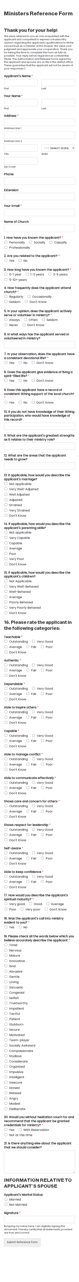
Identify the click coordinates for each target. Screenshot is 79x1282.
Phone (9, 174)
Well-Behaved (20, 592)
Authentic (12, 661)
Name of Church (16, 222)
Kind (12, 966)
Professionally (19, 247)
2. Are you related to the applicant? (32, 256)
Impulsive (16, 1072)
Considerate (18, 1061)
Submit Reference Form (22, 1242)
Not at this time (20, 1135)
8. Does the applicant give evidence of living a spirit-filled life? (38, 374)
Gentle (14, 976)
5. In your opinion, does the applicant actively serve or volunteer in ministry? (38, 313)
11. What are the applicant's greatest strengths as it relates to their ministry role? (39, 438)
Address (11, 116)
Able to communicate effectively (30, 778)
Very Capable (19, 538)
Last (43, 88)
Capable (15, 543)
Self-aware (13, 848)
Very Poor (16, 559)
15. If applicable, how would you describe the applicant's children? (37, 575)
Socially (39, 242)
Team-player (19, 1040)
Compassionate (21, 1051)
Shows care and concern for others (32, 801)
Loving (14, 982)
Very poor (32, 909)
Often (33, 320)
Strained (15, 505)
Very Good (45, 641)
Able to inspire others (21, 708)
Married (15, 1199)
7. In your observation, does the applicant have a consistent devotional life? (39, 356)
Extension (11, 190)
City (6, 154)
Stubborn (16, 1024)
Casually (60, 242)
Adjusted (15, 500)
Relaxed (15, 1093)
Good (38, 904)
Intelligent (16, 1077)
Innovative (17, 961)
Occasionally (42, 296)
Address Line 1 (12, 128)
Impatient (16, 1008)
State (44, 154)
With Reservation (36, 1130)
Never (13, 325)
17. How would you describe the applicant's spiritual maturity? (36, 897)
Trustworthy (18, 1003)
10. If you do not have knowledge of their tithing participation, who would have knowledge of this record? (39, 416)
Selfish (14, 998)
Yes (11, 260)
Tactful (14, 1013)
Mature (14, 955)
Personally (17, 242)
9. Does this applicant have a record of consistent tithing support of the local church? (39, 394)
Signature (12, 1213)
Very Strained (19, 510)
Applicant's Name (18, 76)
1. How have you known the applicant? (33, 238)
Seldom (15, 302)
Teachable (13, 637)
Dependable (14, 684)
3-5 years (60, 274)
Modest (15, 1103)
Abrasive (15, 971)
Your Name (13, 96)
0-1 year (15, 274)
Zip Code (10, 167)
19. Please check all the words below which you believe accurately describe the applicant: (39, 938)
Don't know (44, 363)
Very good (17, 904)
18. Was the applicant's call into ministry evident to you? (34, 921)
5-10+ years (18, 280)
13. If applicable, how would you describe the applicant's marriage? (37, 477)
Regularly (16, 296)
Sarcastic (16, 987)
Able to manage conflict (23, 754)
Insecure (15, 1082)
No (25, 260)
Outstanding (18, 641)
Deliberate (17, 1109)
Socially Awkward (22, 1045)
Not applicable (20, 484)
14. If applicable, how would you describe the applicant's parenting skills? (37, 526)
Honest (14, 1088)
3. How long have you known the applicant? (37, 270)
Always (14, 320)
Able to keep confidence (24, 872)
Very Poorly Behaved (25, 607)
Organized (17, 1066)
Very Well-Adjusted (23, 489)
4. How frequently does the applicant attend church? (37, 290)
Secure (14, 1029)
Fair (34, 647)
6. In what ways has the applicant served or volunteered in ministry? (36, 336)
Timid (13, 945)
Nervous (15, 950)
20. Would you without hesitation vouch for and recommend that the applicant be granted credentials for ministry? (39, 1121)
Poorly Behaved (21, 602)
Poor (12, 554)
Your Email (13, 206)
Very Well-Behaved (24, 586)
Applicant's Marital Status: (23, 1195)
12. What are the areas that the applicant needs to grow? (35, 458)
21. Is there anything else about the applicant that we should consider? (38, 1145)
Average (15, 548)
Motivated (17, 1035)
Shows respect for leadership (27, 825)
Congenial (16, 992)
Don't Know (38, 302)
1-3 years (37, 274)
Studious (15, 1056)
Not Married (18, 1204)
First (6, 88)
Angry (13, 1098)
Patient (14, 1019)
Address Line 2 (13, 141)
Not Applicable (20, 581)
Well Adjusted (19, 494)
